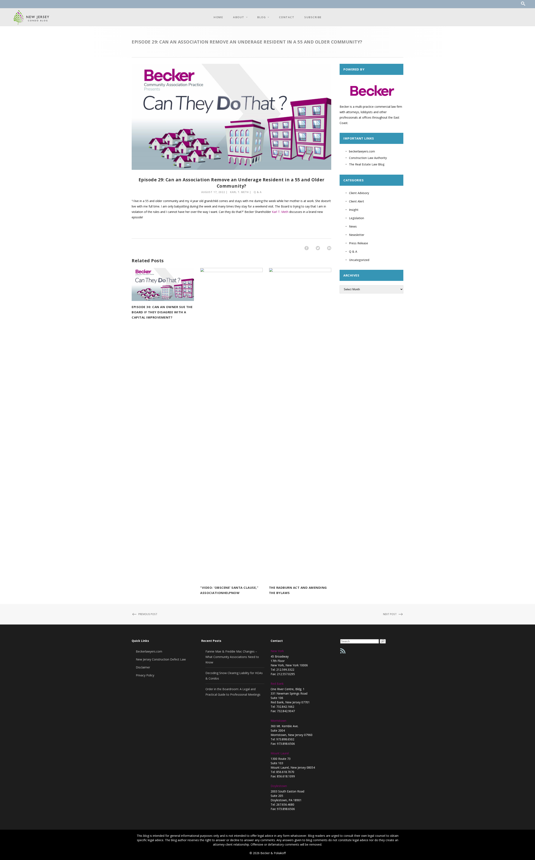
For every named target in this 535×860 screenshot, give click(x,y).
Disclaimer (143, 667)
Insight (353, 210)
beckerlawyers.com (362, 151)
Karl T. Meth (239, 192)
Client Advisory (359, 193)
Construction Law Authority (368, 158)
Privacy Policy (145, 675)
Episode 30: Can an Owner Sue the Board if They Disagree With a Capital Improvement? (162, 312)
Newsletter (356, 235)
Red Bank (277, 684)
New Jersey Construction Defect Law (161, 659)
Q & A (258, 192)
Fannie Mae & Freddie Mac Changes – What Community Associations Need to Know (232, 656)
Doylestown (279, 786)
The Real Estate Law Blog (367, 164)
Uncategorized (359, 260)
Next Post (390, 614)
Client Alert (356, 201)
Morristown (278, 721)
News (353, 226)
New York (277, 651)
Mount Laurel (280, 753)
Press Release (358, 243)
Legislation (356, 218)
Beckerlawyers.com (149, 651)
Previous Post (147, 614)
